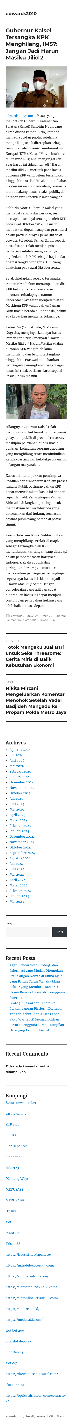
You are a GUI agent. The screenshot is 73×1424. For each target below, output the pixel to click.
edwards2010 (21, 13)
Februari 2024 (20, 891)
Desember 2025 (22, 782)
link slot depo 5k (18, 1341)
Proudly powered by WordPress (45, 1416)
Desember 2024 (22, 836)
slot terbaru (15, 1385)
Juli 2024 (16, 864)
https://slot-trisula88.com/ (27, 1276)
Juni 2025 (17, 804)
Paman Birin (47, 619)
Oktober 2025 (20, 793)
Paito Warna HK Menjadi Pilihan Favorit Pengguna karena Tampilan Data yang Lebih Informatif (37, 1024)
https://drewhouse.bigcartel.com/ (32, 1374)
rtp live (11, 1211)
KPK (35, 619)
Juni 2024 (17, 869)
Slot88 (11, 1135)
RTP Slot (12, 1124)
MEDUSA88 (14, 1189)
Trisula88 (13, 1244)
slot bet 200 (15, 1330)
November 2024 (22, 842)
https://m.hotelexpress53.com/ (30, 1265)
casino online (16, 1113)
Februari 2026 (20, 771)
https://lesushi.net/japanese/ (28, 1254)
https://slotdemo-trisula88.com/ (31, 1287)
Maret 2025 (18, 820)
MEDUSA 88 (15, 1200)
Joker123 (12, 1168)
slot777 (11, 1363)
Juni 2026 (17, 760)
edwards (16, 615)
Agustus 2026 (20, 750)
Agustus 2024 (20, 858)
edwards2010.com (19, 116)
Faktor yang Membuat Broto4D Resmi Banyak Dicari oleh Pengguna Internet (37, 992)
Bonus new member (21, 1103)
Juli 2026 (16, 755)
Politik (46, 615)
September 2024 (22, 853)
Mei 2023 (17, 901)
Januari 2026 (19, 777)
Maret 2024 (18, 885)
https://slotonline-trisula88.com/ (32, 1298)
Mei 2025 (17, 809)
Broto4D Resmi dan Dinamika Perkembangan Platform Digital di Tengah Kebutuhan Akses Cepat (36, 1008)
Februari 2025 (20, 826)
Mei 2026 (17, 766)
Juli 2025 (16, 798)
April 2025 (18, 815)
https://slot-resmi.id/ (23, 1309)
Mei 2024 (17, 874)
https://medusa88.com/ (24, 1320)
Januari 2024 (19, 896)
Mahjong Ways (17, 1179)
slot (8, 1222)
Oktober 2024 (20, 847)
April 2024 (18, 880)
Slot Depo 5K (16, 1352)
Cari (9, 924)
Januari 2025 (19, 831)
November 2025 (22, 788)
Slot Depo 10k (16, 1146)
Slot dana (13, 1157)
